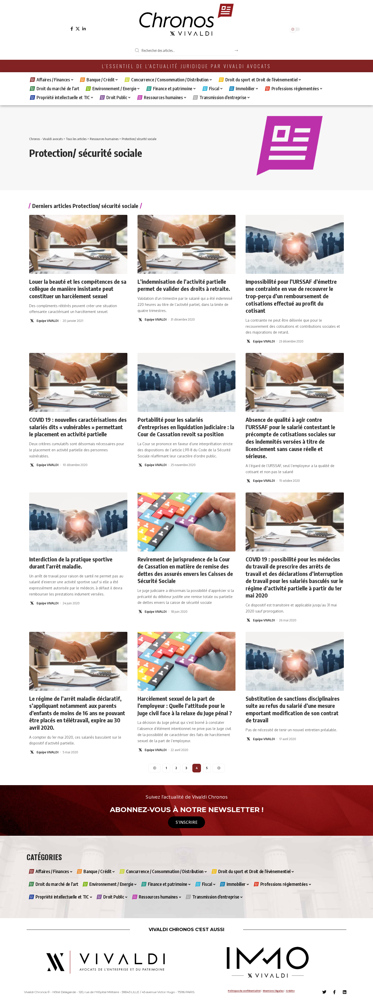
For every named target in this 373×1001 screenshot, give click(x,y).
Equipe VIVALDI (47, 321)
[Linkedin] (345, 992)
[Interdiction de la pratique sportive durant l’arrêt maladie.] (78, 521)
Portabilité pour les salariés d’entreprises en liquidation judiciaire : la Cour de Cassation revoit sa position (186, 427)
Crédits (290, 990)
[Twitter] (324, 992)
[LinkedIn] (84, 28)
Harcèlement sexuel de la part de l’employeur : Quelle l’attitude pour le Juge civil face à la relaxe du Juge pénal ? (185, 705)
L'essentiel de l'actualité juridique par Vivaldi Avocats (186, 66)
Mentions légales (273, 990)
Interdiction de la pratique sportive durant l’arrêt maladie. (70, 563)
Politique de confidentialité (244, 990)
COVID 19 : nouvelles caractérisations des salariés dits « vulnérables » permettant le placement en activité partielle (78, 427)
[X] (77, 28)
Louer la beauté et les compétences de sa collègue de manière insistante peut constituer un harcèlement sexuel (77, 289)
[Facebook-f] (334, 992)
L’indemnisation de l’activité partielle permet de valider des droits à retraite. (184, 285)
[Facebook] (71, 28)
